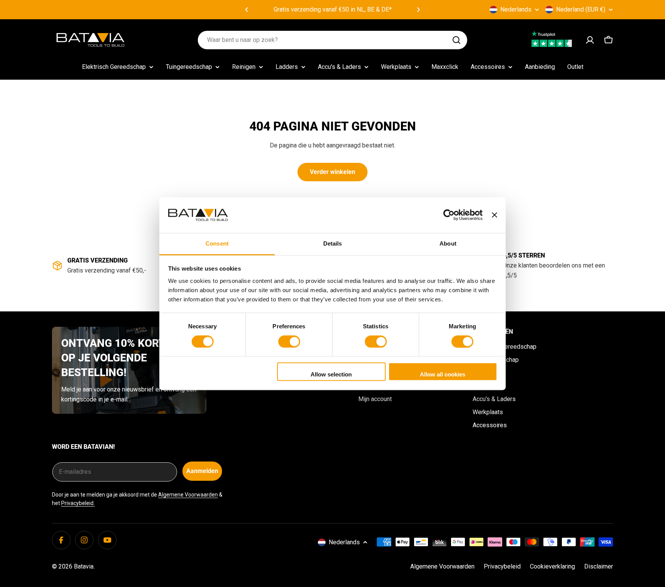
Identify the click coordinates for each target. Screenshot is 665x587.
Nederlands (515, 9)
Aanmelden (202, 471)
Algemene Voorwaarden (188, 495)
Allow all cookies (442, 374)
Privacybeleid (502, 566)
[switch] (289, 341)
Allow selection (331, 374)
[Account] (590, 40)
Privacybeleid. (78, 503)
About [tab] (447, 243)
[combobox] (332, 40)
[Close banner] (494, 215)
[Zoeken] (456, 40)
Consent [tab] (217, 243)
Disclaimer (598, 566)
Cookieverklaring (552, 566)
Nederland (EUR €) (580, 9)
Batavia (84, 566)
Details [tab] (332, 243)
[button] (246, 9)
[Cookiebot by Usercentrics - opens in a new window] (449, 215)
